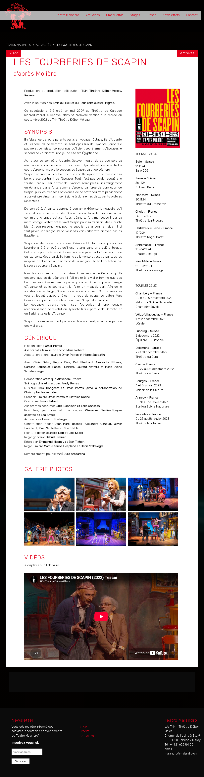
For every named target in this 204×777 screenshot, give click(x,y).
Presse (151, 15)
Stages (135, 15)
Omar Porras (115, 15)
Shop (83, 726)
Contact (192, 15)
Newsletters (171, 15)
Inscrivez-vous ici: (25, 742)
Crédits (84, 731)
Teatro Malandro (67, 15)
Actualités (92, 15)
